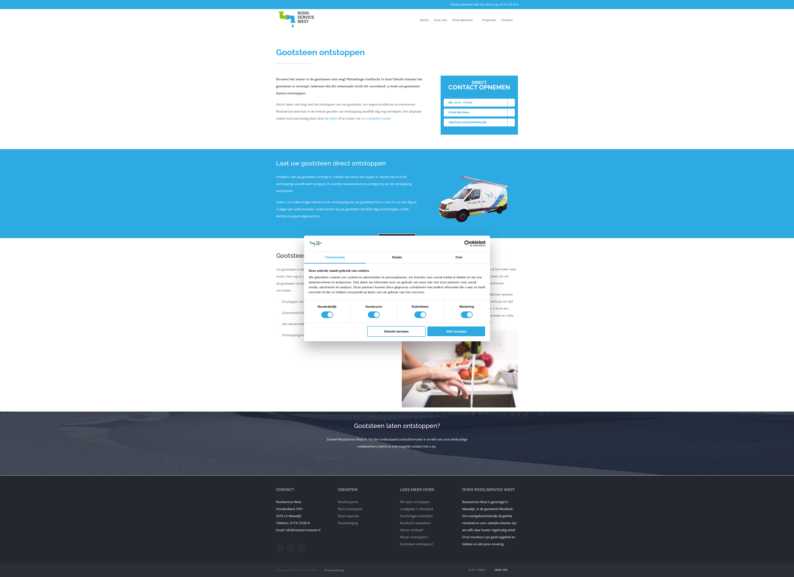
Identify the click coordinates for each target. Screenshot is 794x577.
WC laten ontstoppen (415, 502)
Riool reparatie (348, 516)
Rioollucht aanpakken (415, 523)
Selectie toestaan (396, 331)
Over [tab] (459, 257)
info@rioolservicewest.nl (303, 530)
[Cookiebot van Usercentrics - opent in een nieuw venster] (467, 243)
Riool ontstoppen (350, 509)
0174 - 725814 (477, 570)
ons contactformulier (376, 118)
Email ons (500, 570)
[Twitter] (291, 548)
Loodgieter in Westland (416, 509)
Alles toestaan (456, 331)
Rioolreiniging (348, 523)
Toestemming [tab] (335, 257)
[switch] (374, 314)
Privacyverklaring (334, 570)
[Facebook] (280, 548)
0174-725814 (300, 523)
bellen (333, 118)
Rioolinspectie (348, 502)
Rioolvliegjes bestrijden (416, 516)
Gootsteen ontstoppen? (416, 544)
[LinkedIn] (301, 548)
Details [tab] (397, 257)
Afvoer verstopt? (411, 530)
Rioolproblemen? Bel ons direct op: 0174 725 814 (484, 4)
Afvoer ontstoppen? (414, 537)
